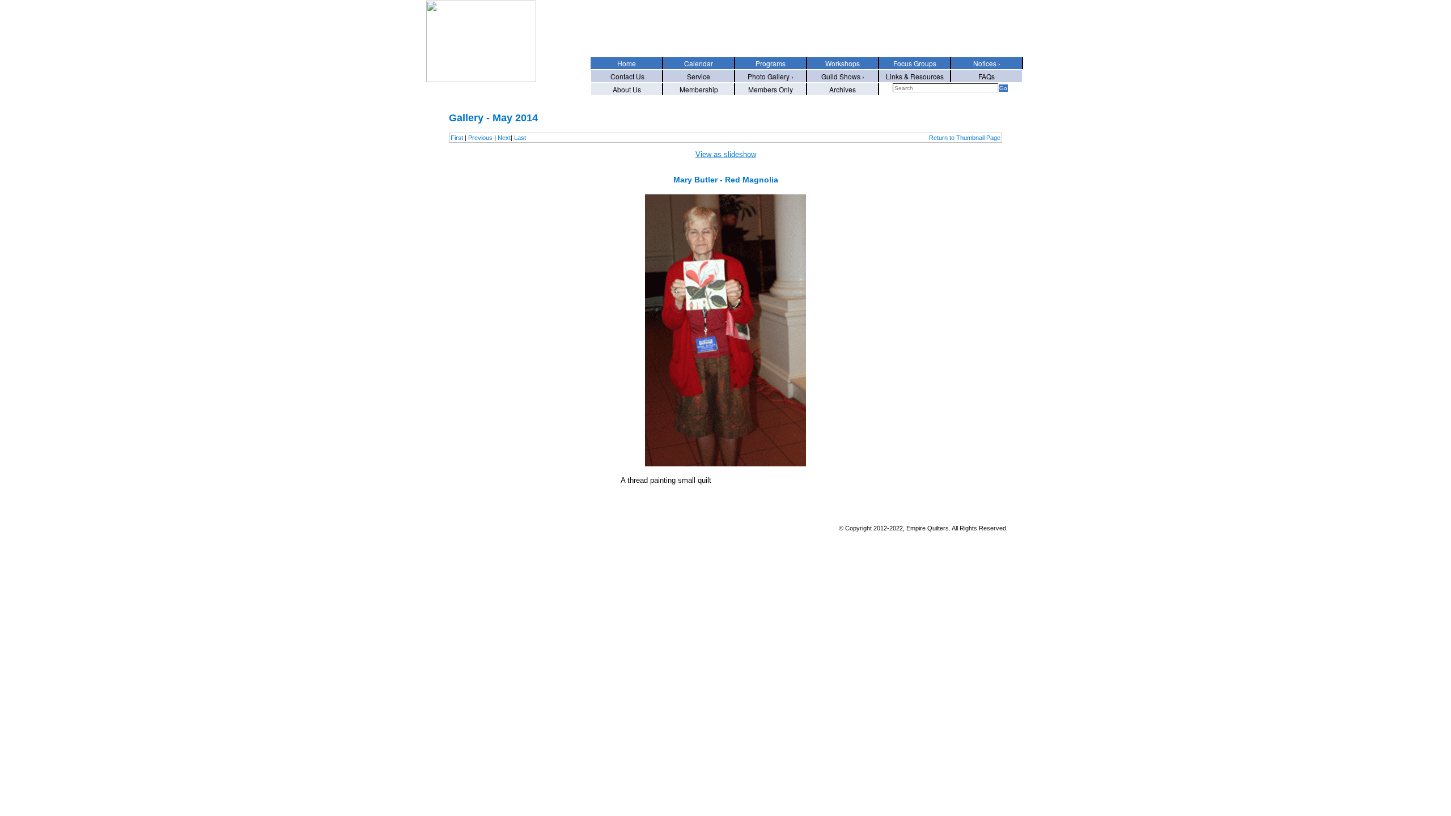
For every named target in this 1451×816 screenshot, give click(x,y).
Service (698, 76)
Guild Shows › (842, 76)
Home (626, 63)
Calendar (698, 63)
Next (504, 137)
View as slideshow (725, 154)
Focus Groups (914, 63)
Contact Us (626, 76)
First (457, 137)
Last (520, 137)
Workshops (842, 63)
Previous (480, 137)
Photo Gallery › (771, 76)
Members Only (770, 89)
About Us (627, 89)
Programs (771, 63)
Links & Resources (915, 76)
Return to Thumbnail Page (964, 137)
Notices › (986, 63)
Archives (842, 89)
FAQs (986, 76)
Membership (699, 89)
